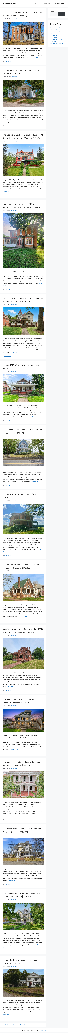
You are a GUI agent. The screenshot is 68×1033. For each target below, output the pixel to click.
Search (52, 11)
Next (24, 1024)
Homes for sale (37, 3)
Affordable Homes (48, 3)
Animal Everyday (10, 3)
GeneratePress (42, 1030)
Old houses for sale (59, 3)
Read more (37, 57)
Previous (6, 1024)
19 (21, 1024)
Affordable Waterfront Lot (57, 43)
